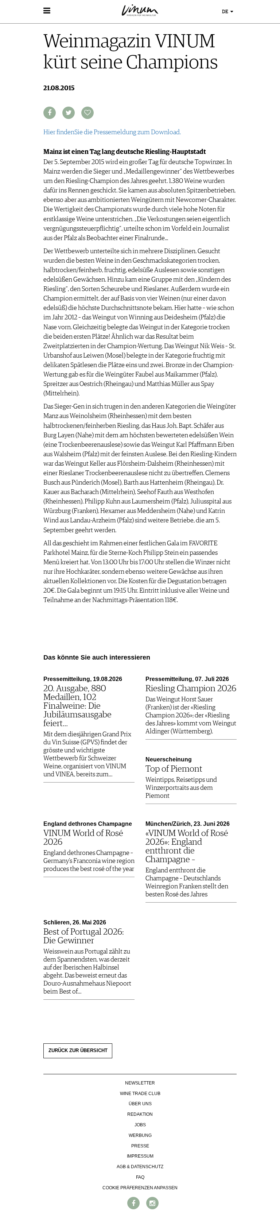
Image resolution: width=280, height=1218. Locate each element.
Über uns (140, 1103)
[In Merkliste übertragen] (87, 113)
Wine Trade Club (140, 1093)
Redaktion (140, 1114)
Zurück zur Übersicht (78, 1050)
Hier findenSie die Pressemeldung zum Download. (112, 132)
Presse (140, 1146)
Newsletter (140, 1083)
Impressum (140, 1156)
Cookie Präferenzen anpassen (140, 1187)
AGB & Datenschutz (140, 1166)
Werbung (140, 1135)
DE (225, 11)
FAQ (140, 1177)
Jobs (140, 1124)
